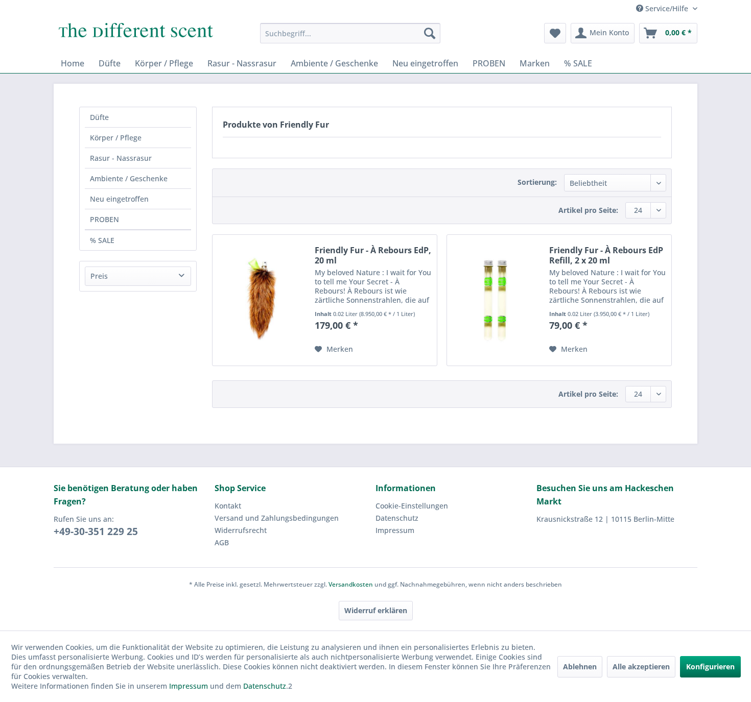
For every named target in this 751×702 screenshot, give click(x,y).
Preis (99, 276)
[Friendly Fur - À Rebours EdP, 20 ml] (261, 300)
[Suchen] (429, 33)
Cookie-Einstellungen (411, 506)
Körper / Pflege (116, 137)
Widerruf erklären (375, 610)
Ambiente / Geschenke (129, 178)
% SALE (102, 240)
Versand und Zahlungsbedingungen (277, 518)
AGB (222, 542)
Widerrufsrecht (241, 530)
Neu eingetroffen (119, 199)
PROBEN (104, 219)
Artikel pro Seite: (588, 210)
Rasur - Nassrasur (121, 158)
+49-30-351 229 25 (96, 531)
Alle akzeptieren (641, 666)
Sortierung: (537, 182)
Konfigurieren (710, 666)
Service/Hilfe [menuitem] (666, 8)
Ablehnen (580, 666)
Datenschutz (396, 518)
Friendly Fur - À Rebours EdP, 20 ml (373, 255)
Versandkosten (350, 584)
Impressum (394, 530)
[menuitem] (350, 33)
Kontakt (228, 506)
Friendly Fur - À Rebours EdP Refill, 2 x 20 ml (606, 255)
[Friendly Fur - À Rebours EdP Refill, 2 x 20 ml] (495, 300)
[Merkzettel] (555, 33)
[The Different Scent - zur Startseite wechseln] (136, 36)
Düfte (99, 117)
